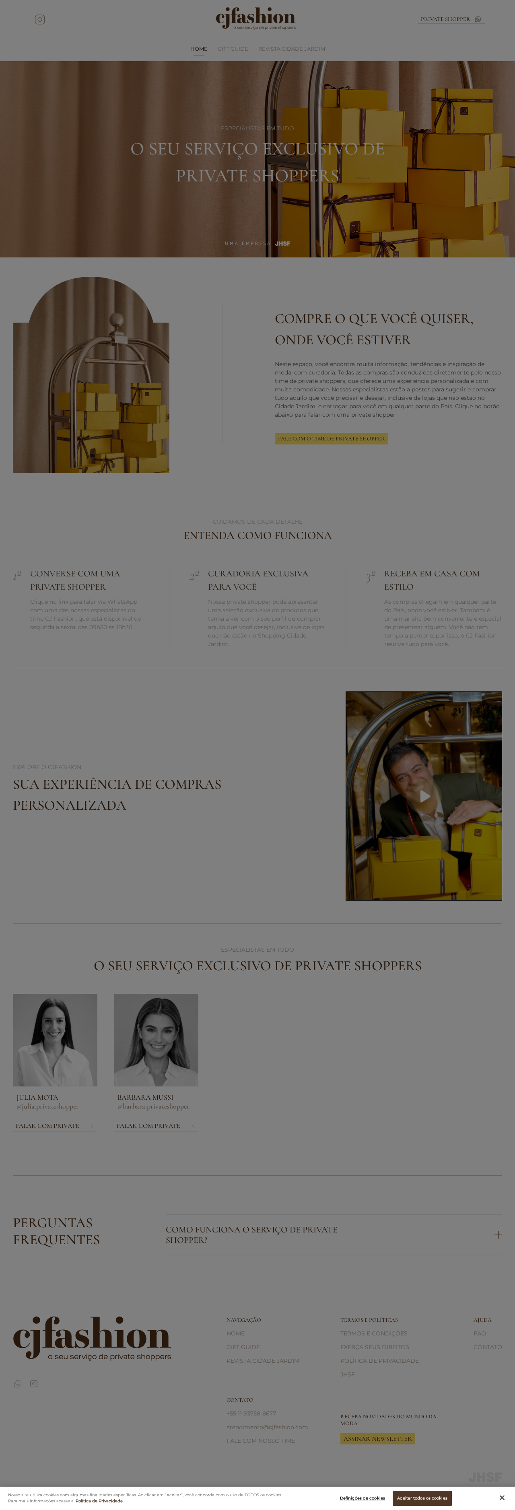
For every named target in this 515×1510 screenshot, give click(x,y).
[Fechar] (502, 1498)
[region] (257, 1498)
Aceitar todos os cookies (422, 1498)
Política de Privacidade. (100, 1501)
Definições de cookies (362, 1498)
